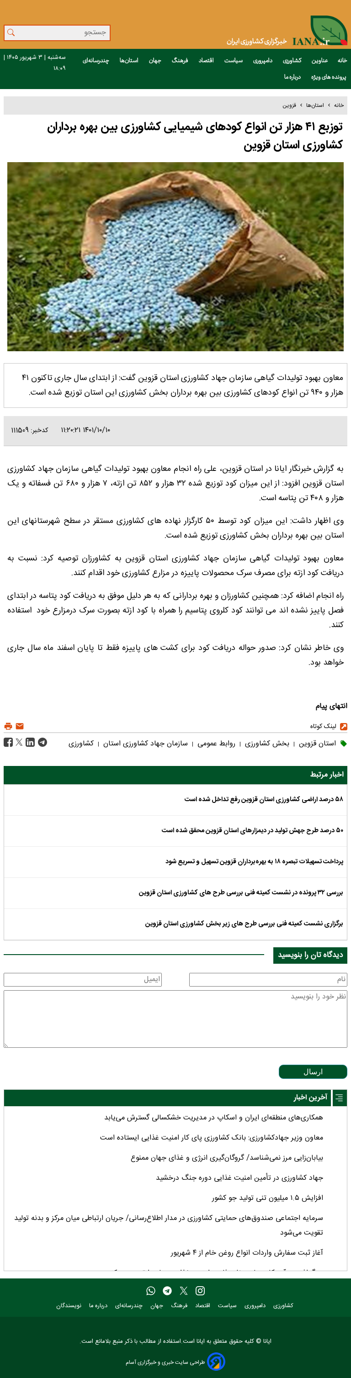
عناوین (320, 60)
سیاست (234, 60)
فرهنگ (180, 60)
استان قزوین (316, 744)
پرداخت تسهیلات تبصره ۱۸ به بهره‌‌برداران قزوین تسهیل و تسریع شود (254, 861)
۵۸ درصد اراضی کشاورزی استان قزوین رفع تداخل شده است (264, 799)
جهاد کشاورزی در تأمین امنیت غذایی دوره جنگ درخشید (239, 1178)
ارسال (313, 1072)
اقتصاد (207, 60)
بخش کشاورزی (266, 744)
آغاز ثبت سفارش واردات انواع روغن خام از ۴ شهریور (247, 1253)
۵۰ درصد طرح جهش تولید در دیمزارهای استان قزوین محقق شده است (252, 830)
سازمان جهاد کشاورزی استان (144, 744)
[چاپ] (8, 726)
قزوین (289, 105)
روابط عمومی (215, 744)
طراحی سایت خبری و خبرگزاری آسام (165, 1362)
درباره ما (293, 77)
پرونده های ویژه (329, 77)
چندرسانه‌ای (96, 60)
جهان (155, 60)
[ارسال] (18, 726)
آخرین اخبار (310, 1098)
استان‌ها (129, 60)
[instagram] (200, 1291)
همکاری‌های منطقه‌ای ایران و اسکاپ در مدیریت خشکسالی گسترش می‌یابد (213, 1118)
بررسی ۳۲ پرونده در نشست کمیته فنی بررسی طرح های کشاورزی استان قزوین (241, 892)
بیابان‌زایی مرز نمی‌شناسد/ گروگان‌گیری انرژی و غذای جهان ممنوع (227, 1158)
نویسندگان (69, 1306)
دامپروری (263, 60)
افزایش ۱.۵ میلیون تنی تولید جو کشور (267, 1198)
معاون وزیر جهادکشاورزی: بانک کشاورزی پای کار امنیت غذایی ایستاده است (211, 1138)
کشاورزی (292, 60)
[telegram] (167, 1291)
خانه (342, 60)
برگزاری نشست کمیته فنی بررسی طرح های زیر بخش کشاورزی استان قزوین (244, 924)
